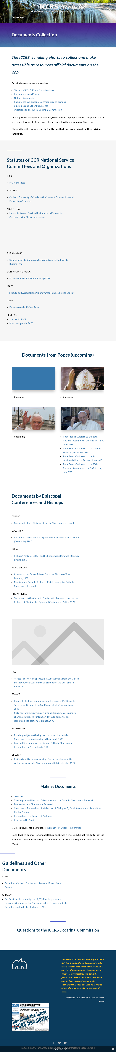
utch (62, 827)
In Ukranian (75, 827)
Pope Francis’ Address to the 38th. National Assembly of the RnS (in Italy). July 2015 (83, 468)
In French (51, 827)
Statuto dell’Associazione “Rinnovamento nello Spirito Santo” (41, 292)
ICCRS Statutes (17, 182)
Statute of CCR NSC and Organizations (34, 90)
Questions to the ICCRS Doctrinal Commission (38, 109)
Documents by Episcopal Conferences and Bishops (40, 101)
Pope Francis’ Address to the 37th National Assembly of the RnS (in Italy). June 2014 (83, 440)
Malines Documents (24, 97)
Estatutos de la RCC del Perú (24, 307)
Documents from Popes (26, 93)
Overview (18, 796)
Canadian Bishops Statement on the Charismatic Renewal (44, 522)
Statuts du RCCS (17, 319)
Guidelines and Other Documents (31, 105)
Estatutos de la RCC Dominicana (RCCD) (29, 278)
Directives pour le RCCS (21, 323)
